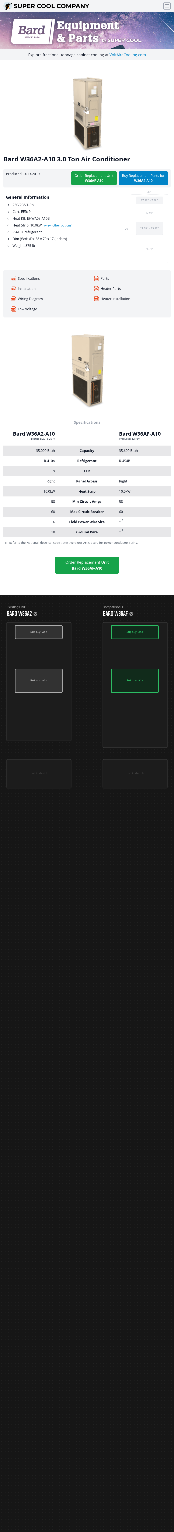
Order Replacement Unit (94, 178)
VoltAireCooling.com (127, 54)
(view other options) (58, 225)
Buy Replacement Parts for (143, 178)
